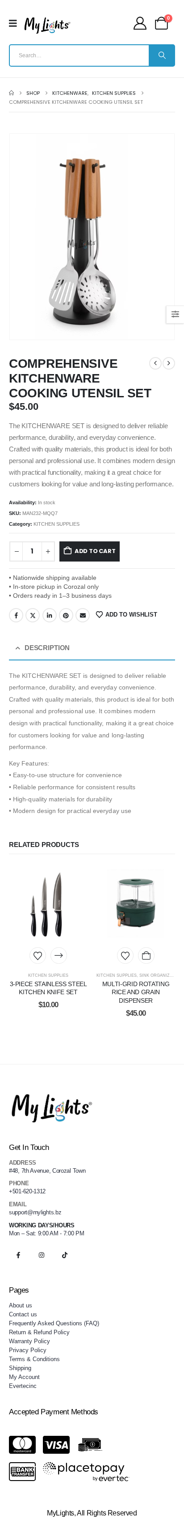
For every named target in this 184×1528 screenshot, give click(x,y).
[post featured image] (48, 903)
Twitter (32, 615)
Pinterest (66, 615)
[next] (169, 363)
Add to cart (95, 551)
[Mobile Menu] (16, 23)
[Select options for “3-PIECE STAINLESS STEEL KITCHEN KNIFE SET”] (58, 955)
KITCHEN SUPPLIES (56, 524)
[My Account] (140, 23)
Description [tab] (47, 647)
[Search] (161, 55)
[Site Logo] (47, 25)
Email (82, 615)
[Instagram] (41, 1255)
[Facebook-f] (18, 1255)
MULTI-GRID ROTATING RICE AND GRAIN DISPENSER (135, 992)
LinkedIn (49, 615)
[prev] (155, 363)
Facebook (16, 615)
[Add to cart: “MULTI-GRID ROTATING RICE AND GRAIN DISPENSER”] (146, 955)
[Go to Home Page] (11, 93)
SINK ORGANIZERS (158, 975)
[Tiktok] (64, 1255)
